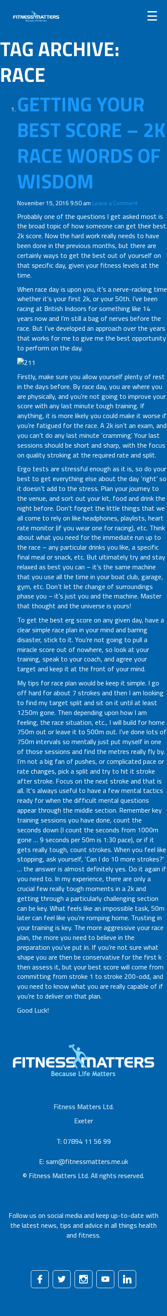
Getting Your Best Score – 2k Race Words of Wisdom (91, 142)
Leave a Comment (114, 202)
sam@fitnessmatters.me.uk (87, 1161)
